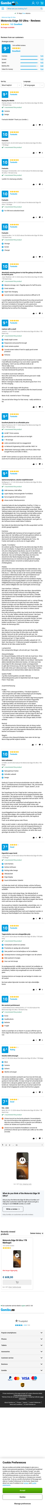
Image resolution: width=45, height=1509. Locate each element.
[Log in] (33, 3)
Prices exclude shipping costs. (22, 1395)
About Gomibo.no (9, 1402)
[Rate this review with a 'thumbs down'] (40, 125)
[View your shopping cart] (42, 3)
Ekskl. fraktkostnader (15, 1287)
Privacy (19, 1402)
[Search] (41, 8)
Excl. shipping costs (25, 1184)
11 (16, 1145)
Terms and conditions (16, 1404)
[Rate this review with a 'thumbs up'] (33, 125)
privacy (26, 1483)
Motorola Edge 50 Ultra (9, 17)
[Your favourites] (37, 3)
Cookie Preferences (34, 1402)
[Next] (42, 1145)
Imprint (25, 1402)
